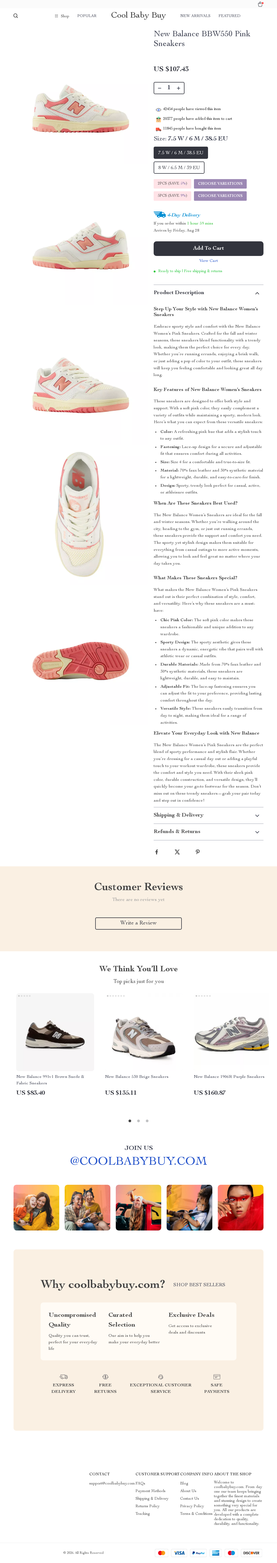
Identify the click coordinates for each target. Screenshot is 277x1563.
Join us (138, 1148)
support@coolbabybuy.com (112, 1484)
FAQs (140, 1484)
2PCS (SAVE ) (172, 184)
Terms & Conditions (196, 1514)
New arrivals (195, 16)
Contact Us (189, 1499)
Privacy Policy (192, 1506)
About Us (188, 1491)
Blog (184, 1484)
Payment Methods (151, 1491)
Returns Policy (148, 1506)
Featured (229, 16)
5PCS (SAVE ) (172, 196)
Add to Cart (208, 248)
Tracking (143, 1514)
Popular (87, 16)
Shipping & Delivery (152, 1499)
